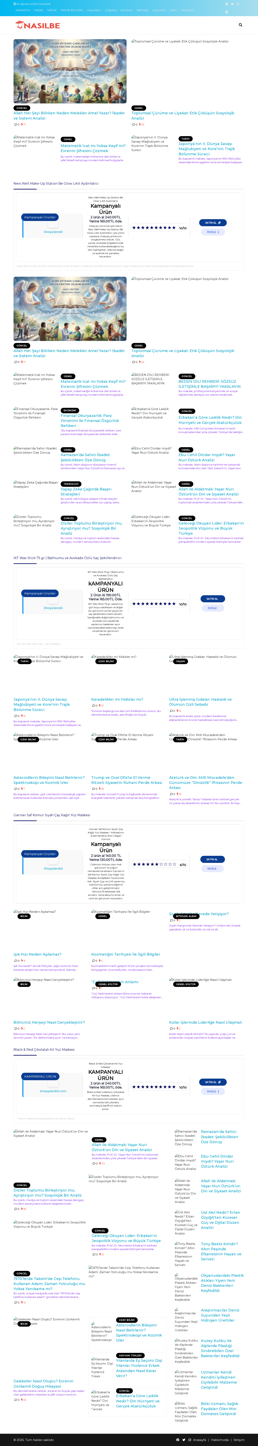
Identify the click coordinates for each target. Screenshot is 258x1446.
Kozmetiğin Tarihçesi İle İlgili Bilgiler (125, 954)
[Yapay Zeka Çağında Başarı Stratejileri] (36, 493)
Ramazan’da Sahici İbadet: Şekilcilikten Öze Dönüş (219, 1136)
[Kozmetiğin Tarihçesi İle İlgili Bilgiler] (127, 930)
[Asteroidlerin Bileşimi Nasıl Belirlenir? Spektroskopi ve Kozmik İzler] (50, 753)
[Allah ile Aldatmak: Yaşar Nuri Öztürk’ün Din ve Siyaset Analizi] (154, 493)
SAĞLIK (52, 10)
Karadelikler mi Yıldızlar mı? (117, 699)
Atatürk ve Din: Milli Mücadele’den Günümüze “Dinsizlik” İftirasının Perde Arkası (205, 782)
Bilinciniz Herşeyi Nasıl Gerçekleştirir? (49, 1022)
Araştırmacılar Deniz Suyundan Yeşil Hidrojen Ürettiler (220, 1315)
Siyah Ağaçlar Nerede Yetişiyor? (199, 914)
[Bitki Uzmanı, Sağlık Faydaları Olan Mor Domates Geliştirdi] (186, 1412)
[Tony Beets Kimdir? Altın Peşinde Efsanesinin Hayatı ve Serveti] (186, 1254)
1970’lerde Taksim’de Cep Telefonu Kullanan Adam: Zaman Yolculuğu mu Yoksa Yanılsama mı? (49, 1284)
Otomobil (187, 10)
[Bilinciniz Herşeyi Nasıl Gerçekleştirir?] (50, 998)
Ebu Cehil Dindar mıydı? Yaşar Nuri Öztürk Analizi (217, 1161)
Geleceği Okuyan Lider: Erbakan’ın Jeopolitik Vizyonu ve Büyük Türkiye (211, 528)
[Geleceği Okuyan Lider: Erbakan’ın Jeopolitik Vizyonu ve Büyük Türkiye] (154, 527)
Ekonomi (126, 10)
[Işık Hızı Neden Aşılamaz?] (50, 930)
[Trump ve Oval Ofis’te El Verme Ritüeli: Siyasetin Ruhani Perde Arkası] (127, 753)
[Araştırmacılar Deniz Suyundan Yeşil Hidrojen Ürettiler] (186, 1320)
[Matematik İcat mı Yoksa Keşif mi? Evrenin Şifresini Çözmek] (36, 148)
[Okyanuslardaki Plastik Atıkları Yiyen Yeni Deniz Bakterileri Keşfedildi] (186, 1287)
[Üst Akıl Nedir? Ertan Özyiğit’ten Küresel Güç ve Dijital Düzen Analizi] (186, 1223)
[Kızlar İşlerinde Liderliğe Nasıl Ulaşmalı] (205, 998)
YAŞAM (38, 10)
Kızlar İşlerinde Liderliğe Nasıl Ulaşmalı (205, 1022)
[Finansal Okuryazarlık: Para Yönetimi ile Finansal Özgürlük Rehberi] (36, 419)
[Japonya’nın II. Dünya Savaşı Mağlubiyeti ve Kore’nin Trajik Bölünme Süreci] (154, 148)
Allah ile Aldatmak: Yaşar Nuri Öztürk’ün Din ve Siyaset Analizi (221, 1186)
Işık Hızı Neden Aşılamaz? (37, 954)
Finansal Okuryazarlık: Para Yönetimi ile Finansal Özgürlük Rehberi (90, 420)
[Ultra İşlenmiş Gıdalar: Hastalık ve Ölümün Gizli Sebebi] (205, 675)
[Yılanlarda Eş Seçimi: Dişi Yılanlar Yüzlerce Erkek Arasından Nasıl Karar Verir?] (102, 1367)
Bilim (173, 10)
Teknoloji (142, 10)
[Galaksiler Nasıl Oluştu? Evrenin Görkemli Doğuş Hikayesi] (50, 1346)
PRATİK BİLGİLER (72, 10)
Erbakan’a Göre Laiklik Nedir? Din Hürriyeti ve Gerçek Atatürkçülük (138, 1401)
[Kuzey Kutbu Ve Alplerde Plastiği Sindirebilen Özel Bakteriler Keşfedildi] (186, 1351)
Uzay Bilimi (94, 10)
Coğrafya (111, 10)
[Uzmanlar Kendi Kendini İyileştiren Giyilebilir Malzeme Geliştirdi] (186, 1382)
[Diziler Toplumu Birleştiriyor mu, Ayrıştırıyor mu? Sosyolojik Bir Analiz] (36, 527)
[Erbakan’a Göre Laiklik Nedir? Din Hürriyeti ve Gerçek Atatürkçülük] (154, 419)
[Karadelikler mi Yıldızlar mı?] (127, 675)
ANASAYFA (23, 10)
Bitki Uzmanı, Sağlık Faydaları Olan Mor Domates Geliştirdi (219, 1409)
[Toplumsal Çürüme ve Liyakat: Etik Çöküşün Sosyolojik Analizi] (187, 71)
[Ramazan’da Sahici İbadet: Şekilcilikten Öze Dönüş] (36, 459)
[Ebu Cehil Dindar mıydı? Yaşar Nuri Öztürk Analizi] (154, 459)
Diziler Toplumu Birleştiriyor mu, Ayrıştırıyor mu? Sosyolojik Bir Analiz (91, 528)
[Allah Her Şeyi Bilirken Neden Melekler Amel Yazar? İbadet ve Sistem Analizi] (70, 71)
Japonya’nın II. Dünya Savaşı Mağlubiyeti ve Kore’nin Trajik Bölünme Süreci (207, 149)
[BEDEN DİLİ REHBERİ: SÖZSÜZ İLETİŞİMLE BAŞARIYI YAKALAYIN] (154, 385)
